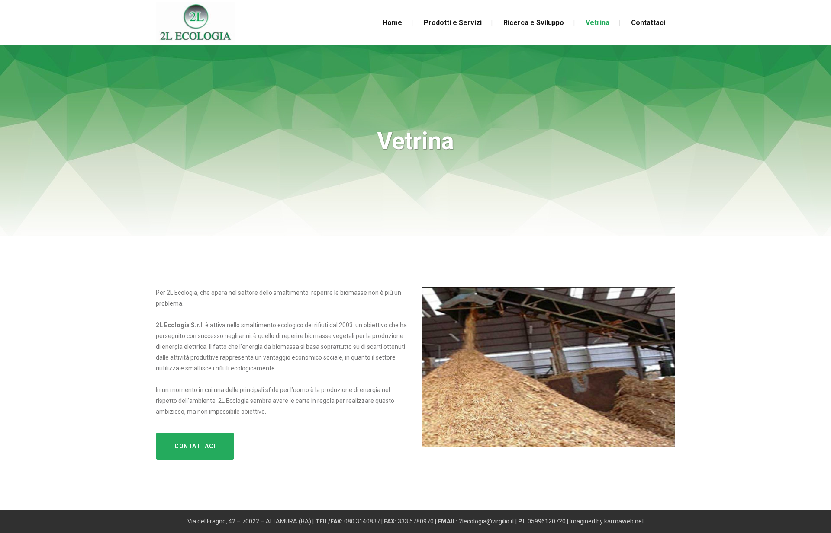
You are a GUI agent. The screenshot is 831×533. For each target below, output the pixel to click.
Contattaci (195, 446)
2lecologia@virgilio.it (486, 521)
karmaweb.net (624, 521)
